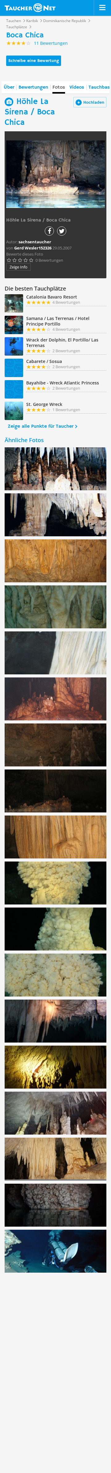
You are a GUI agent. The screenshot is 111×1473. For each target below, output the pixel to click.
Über (9, 87)
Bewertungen (33, 87)
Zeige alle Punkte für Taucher (40, 426)
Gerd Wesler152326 (32, 248)
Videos (76, 87)
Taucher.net (30, 7)
